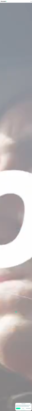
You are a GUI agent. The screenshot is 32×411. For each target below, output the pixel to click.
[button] (30, 403)
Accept (18, 408)
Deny (23, 408)
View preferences (28, 408)
